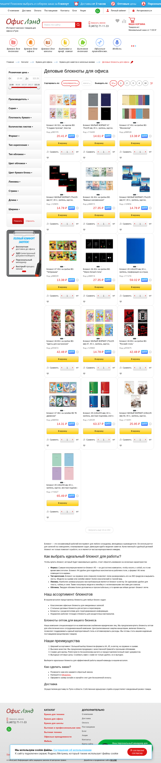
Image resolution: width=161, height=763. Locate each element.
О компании (13, 10)
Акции (83, 10)
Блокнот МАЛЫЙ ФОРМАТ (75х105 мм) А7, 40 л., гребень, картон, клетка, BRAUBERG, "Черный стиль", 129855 (62, 198)
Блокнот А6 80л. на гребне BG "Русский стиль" (132, 342)
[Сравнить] (124, 25)
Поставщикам (50, 10)
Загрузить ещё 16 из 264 (99, 530)
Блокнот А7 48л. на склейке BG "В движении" (62, 414)
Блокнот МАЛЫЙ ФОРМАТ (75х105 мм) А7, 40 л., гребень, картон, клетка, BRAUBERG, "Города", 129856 (134, 198)
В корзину (62, 143)
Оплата (37, 10)
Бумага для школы (53, 723)
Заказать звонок (98, 23)
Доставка (26, 10)
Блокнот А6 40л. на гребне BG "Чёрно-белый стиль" (96, 270)
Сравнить (54, 152)
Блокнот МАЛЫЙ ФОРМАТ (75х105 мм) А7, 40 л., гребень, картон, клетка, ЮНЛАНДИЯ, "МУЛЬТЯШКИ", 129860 (98, 342)
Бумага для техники (54, 714)
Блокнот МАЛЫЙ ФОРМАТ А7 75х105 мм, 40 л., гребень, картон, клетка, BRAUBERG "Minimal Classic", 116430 (98, 126)
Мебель (48, 741)
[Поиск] (78, 25)
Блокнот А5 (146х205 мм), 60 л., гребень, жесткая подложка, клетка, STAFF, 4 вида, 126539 (99, 414)
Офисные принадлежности (58, 737)
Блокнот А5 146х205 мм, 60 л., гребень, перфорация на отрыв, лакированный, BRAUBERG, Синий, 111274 (135, 270)
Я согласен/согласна (137, 752)
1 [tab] (24, 271)
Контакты (65, 10)
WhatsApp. (66, 675)
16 (112, 83)
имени (86, 83)
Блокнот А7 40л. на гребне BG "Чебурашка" (60, 270)
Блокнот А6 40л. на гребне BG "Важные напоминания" (96, 198)
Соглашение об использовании (72, 750)
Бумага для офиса (53, 719)
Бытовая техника (53, 732)
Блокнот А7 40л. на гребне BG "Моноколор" (132, 126)
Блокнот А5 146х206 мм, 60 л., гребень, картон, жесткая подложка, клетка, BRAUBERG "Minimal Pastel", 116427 (62, 486)
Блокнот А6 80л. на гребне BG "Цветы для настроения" (60, 342)
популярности (69, 83)
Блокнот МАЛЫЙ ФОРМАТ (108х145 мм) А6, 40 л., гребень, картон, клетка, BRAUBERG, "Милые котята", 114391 (135, 414)
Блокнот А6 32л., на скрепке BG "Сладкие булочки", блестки (61, 126)
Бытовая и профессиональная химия (63, 728)
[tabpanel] (24, 253)
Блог (74, 10)
